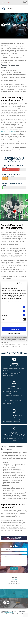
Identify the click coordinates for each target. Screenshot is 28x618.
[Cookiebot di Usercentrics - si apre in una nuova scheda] (17, 283)
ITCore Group (10, 616)
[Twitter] (26, 2)
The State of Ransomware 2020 (8, 131)
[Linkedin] (24, 2)
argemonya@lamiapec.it (9, 612)
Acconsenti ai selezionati (14, 333)
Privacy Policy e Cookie (17, 616)
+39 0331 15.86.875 (14, 579)
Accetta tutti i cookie (14, 329)
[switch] (24, 311)
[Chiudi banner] (25, 283)
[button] (24, 8)
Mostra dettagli (20, 324)
